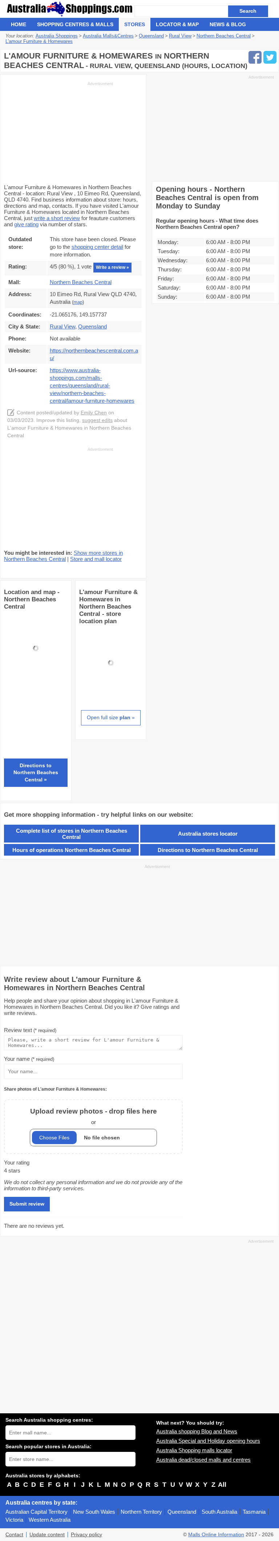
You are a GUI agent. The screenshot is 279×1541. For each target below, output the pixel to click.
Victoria (14, 1520)
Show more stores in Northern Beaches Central (63, 556)
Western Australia (49, 1520)
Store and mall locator (96, 559)
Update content (47, 1534)
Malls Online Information (216, 1534)
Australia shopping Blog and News (196, 1431)
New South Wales (94, 1512)
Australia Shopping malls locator (194, 1450)
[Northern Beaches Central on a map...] (36, 678)
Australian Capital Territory (36, 1512)
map (77, 302)
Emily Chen (94, 412)
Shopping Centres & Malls (75, 24)
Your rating (16, 1162)
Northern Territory (141, 1512)
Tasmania (254, 1512)
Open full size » (111, 717)
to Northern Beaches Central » (35, 772)
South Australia (219, 1512)
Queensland (181, 1512)
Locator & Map (177, 24)
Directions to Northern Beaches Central (208, 850)
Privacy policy (86, 1534)
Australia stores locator (208, 834)
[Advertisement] (58, 132)
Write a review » (112, 267)
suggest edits (97, 420)
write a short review (57, 218)
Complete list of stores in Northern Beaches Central (71, 834)
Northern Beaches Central (81, 282)
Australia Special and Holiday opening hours (208, 1441)
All (222, 1484)
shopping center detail (97, 247)
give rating (26, 224)
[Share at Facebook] (255, 57)
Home (18, 24)
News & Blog (228, 24)
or (93, 1116)
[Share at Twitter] (269, 57)
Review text (30, 1030)
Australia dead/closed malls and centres (203, 1460)
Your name (29, 1059)
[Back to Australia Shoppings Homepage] (69, 9)
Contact (14, 1534)
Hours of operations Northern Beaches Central (71, 850)
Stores (134, 24)
